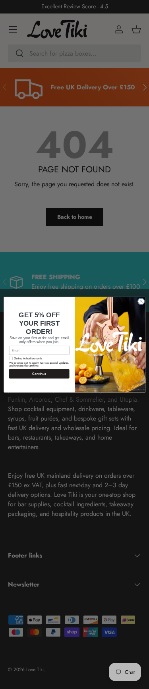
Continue (39, 373)
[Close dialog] (141, 301)
